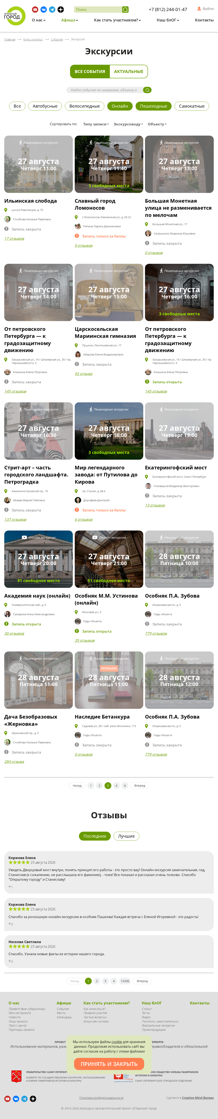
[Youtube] (35, 9)
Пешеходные (153, 106)
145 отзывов (15, 391)
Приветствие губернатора (27, 1009)
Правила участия (95, 1013)
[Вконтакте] (43, 9)
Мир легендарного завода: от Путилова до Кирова (106, 474)
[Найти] (125, 9)
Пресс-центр (17, 1025)
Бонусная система (95, 1021)
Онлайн (120, 106)
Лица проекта (18, 1021)
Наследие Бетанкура (102, 716)
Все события (90, 71)
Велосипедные (84, 106)
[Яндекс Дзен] (60, 9)
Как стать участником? (116, 19)
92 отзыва (83, 373)
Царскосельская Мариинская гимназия (105, 332)
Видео (146, 1017)
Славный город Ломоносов (95, 204)
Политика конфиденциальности (101, 1098)
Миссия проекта (20, 1013)
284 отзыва (14, 761)
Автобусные (45, 106)
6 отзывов (83, 519)
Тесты (146, 1013)
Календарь (64, 1017)
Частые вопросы (94, 1017)
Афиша (68, 19)
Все (17, 106)
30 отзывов (14, 633)
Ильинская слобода (30, 200)
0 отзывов (83, 245)
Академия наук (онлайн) (37, 595)
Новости (14, 1017)
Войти (208, 8)
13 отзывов (155, 505)
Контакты (204, 19)
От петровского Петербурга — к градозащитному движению (27, 339)
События (63, 1009)
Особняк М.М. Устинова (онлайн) (106, 599)
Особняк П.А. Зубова (172, 595)
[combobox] (97, 124)
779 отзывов (156, 633)
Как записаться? (94, 1009)
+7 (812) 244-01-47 (168, 9)
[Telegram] (52, 9)
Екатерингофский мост (176, 467)
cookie (117, 1041)
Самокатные (192, 106)
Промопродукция (153, 1030)
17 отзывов (14, 238)
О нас (38, 19)
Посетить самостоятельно (160, 1021)
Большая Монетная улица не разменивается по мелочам (178, 207)
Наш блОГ (167, 19)
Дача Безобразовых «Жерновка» (30, 720)
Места (61, 1013)
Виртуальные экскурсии (158, 1025)
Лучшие (126, 836)
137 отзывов (15, 519)
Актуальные (128, 71)
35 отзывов (85, 640)
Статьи (146, 1009)
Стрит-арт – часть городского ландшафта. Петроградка (36, 474)
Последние (94, 836)
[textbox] (97, 124)
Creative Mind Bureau (198, 1098)
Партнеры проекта (21, 1030)
